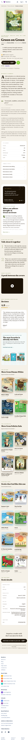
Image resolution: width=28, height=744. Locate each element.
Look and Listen (19, 394)
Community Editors (5, 717)
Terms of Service (13, 738)
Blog (2, 661)
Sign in (21, 2)
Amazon (11, 68)
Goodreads (7, 56)
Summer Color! (5, 506)
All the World (4, 527)
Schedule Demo (5, 705)
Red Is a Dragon (5, 571)
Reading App (4, 715)
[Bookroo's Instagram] (1, 732)
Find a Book (4, 713)
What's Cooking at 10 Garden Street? (6, 474)
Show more (5, 232)
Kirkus (4, 325)
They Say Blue (18, 506)
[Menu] (1, 2)
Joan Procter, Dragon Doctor (7, 450)
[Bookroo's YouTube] (8, 732)
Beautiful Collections (6, 694)
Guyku (16, 571)
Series (25, 521)
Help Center (4, 665)
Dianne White (10, 43)
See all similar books (6, 486)
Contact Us (4, 667)
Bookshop (17, 68)
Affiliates (3, 670)
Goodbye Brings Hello (20, 416)
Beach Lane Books (21, 598)
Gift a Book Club (5, 686)
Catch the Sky (18, 549)
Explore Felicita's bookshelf (8, 428)
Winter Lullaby (5, 394)
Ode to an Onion (19, 448)
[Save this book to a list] (18, 62)
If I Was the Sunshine (6, 549)
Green (16, 527)
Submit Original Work (6, 725)
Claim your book (22, 648)
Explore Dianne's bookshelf (8, 374)
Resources (3, 707)
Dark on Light (4, 417)
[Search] (26, 2)
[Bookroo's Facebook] (5, 732)
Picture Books (11, 6)
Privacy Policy (23, 738)
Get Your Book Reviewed (7, 723)
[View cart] (17, 2)
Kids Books (3, 6)
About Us (3, 659)
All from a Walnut (19, 472)
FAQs (2, 663)
